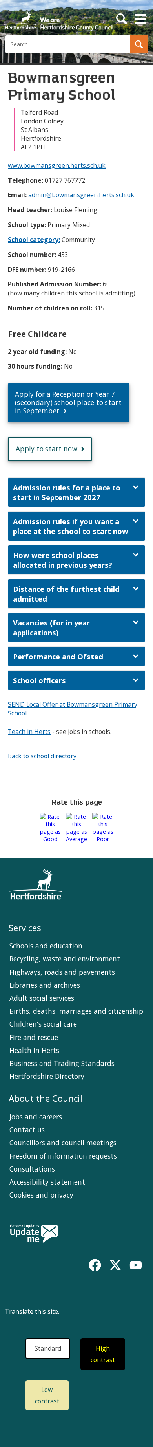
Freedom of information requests (63, 1156)
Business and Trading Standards (62, 1063)
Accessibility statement (47, 1182)
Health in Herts (34, 1050)
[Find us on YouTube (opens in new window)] (135, 1265)
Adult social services (41, 998)
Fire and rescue (33, 1037)
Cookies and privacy (41, 1194)
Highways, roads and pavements (62, 972)
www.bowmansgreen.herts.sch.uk (57, 165)
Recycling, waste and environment (64, 958)
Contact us (27, 1129)
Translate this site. (32, 1311)
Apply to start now (46, 448)
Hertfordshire (59, 17)
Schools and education (45, 945)
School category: (34, 239)
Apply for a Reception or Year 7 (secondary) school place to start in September (68, 402)
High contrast (103, 1354)
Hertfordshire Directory (46, 1076)
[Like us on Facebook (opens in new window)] (95, 1265)
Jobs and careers (35, 1116)
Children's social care (43, 1024)
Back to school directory (42, 756)
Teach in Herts (29, 731)
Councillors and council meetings (63, 1142)
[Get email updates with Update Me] (34, 1234)
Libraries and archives (44, 985)
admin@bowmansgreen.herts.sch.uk (81, 195)
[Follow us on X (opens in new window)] (115, 1265)
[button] (139, 44)
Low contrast (47, 1395)
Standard (48, 1348)
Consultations (32, 1169)
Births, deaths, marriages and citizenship (76, 1011)
